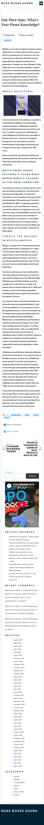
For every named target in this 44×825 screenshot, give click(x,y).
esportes (16, 786)
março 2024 (18, 729)
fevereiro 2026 (19, 658)
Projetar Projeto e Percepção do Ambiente (19, 613)
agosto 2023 (18, 751)
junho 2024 (18, 720)
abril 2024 (17, 726)
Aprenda (7, 40)
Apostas (16, 776)
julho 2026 (17, 643)
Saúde (16, 789)
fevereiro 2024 (19, 732)
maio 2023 (17, 760)
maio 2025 (17, 686)
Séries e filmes (19, 792)
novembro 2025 (19, 667)
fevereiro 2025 (19, 695)
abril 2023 (17, 763)
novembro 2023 (19, 741)
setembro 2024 (19, 711)
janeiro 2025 (18, 698)
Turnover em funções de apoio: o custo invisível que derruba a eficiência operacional (22, 577)
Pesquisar (8, 472)
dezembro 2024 (19, 701)
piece (27, 415)
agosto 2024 (18, 714)
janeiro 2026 (18, 661)
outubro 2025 (18, 671)
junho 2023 (18, 757)
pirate (35, 415)
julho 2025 (17, 680)
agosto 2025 (18, 677)
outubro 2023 (18, 744)
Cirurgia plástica (19, 782)
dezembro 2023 (19, 738)
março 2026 (18, 655)
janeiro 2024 (18, 735)
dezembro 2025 (19, 664)
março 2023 (18, 766)
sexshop (16, 795)
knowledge (16, 415)
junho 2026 (18, 646)
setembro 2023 (19, 747)
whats (7, 417)
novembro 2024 (19, 704)
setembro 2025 (19, 674)
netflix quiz (24, 329)
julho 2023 (17, 754)
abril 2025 (17, 689)
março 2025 (18, 692)
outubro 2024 (18, 708)
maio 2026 (17, 649)
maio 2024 (17, 723)
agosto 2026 (18, 640)
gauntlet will (20, 132)
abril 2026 (17, 652)
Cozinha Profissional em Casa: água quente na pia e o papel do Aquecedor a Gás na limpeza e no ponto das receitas (24, 546)
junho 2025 (18, 683)
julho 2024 (17, 717)
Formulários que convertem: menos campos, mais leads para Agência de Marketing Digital (21, 567)
